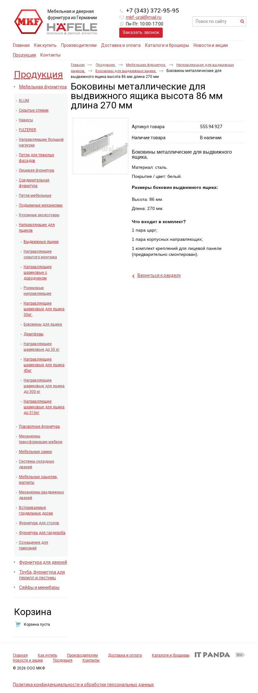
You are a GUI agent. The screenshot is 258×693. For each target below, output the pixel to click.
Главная (78, 65)
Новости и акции (28, 660)
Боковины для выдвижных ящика (125, 71)
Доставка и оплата (125, 655)
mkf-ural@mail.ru (143, 17)
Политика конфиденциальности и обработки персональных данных (83, 684)
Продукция (24, 55)
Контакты (90, 660)
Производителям (82, 655)
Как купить (47, 655)
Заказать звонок (141, 32)
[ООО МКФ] (28, 22)
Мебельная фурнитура (146, 65)
